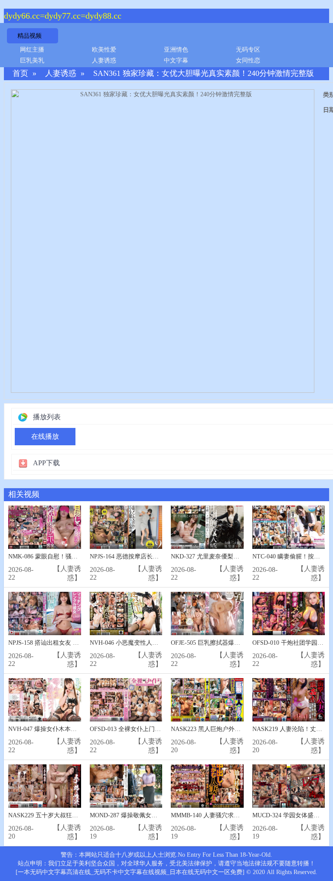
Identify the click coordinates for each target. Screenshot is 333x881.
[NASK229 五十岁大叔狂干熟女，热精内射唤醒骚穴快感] (44, 786)
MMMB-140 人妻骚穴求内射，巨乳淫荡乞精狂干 (235, 815)
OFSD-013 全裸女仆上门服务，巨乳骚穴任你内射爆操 (162, 729)
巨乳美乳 (32, 60)
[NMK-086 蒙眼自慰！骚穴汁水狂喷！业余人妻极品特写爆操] (44, 527)
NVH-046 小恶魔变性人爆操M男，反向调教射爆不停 (160, 643)
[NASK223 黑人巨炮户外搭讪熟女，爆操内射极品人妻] (207, 700)
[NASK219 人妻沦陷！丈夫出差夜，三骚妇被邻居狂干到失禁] (288, 700)
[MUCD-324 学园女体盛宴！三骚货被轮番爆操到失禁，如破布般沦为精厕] (288, 786)
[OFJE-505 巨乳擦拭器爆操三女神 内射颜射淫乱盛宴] (207, 614)
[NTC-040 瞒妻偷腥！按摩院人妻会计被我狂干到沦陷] (288, 527)
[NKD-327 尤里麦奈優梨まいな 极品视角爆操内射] (207, 527)
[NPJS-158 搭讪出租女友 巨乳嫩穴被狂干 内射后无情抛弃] (44, 614)
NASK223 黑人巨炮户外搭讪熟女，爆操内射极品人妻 (242, 729)
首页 (20, 73)
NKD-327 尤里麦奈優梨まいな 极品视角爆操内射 (236, 556)
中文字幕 (176, 60)
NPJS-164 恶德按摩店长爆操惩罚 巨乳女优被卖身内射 (161, 556)
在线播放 (45, 436)
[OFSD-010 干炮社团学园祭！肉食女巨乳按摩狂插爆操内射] (288, 614)
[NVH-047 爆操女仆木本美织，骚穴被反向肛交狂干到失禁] (44, 700)
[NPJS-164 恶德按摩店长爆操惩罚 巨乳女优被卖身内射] (126, 527)
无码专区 (248, 49)
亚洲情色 (176, 49)
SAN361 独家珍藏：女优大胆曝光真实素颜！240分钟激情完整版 (203, 73)
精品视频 (29, 36)
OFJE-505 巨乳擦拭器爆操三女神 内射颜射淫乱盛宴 (240, 643)
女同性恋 (248, 60)
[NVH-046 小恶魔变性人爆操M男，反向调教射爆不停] (126, 614)
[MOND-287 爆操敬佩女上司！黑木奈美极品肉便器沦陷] (126, 786)
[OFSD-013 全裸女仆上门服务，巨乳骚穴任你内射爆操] (126, 700)
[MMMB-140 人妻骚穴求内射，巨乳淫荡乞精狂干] (207, 786)
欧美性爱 (104, 49)
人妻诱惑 (104, 60)
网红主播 (32, 49)
